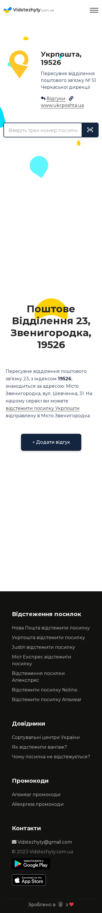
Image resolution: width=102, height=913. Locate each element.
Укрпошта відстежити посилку (48, 637)
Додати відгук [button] (52, 442)
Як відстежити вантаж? (39, 747)
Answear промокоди (36, 794)
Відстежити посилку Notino (44, 690)
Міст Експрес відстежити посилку (41, 660)
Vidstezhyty (33, 10)
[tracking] (90, 130)
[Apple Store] (31, 880)
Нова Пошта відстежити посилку (51, 628)
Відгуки (55, 98)
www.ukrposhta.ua (62, 105)
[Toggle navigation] (94, 10)
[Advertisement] (51, 238)
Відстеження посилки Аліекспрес (38, 677)
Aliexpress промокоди (38, 804)
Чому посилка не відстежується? (51, 756)
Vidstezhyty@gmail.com (44, 842)
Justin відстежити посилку (43, 647)
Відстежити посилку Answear (47, 699)
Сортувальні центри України (46, 737)
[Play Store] (31, 863)
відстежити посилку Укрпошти (43, 408)
